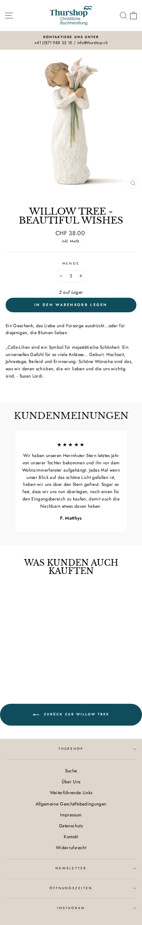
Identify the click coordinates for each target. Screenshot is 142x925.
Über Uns (71, 781)
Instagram (71, 907)
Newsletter (71, 868)
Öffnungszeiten (71, 888)
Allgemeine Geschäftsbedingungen (71, 803)
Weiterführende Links (71, 792)
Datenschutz (71, 825)
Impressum (71, 814)
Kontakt (71, 836)
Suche (71, 770)
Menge (70, 263)
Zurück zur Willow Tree (75, 714)
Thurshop (70, 748)
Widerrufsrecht (71, 847)
